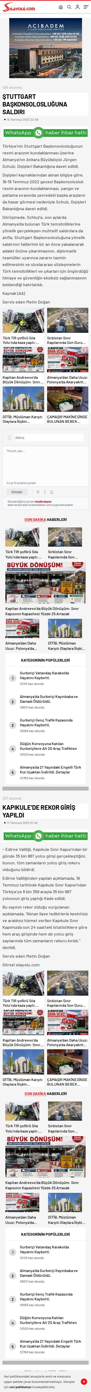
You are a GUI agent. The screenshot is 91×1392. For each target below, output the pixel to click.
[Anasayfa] (61, 7)
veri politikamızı (20, 1387)
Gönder (17, 492)
